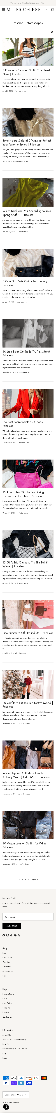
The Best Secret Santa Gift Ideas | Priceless (23, 424)
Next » (35, 879)
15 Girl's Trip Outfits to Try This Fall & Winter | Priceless (25, 564)
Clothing (6, 962)
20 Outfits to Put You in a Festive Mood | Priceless (27, 705)
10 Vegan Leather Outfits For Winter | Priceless (26, 845)
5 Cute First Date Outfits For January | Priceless (26, 283)
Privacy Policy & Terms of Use (14, 1048)
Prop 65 (5, 1044)
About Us (6, 1035)
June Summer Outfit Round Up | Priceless (27, 633)
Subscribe (12, 926)
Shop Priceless (14, 1102)
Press (4, 1057)
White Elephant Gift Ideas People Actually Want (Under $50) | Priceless (26, 775)
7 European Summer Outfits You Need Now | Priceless (26, 72)
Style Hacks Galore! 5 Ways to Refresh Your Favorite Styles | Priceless (26, 142)
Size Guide (7, 1003)
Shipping (6, 1007)
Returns (5, 1012)
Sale (4, 975)
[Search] (10, 9)
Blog (4, 1053)
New (4, 952)
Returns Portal (8, 994)
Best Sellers (7, 957)
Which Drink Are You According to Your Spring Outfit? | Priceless (26, 213)
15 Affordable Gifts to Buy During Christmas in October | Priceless (23, 494)
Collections (7, 966)
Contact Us (7, 1016)
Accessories (7, 971)
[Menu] (3, 9)
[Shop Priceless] (28, 9)
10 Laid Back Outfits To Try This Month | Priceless (27, 353)
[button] (6, 1107)
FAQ (4, 998)
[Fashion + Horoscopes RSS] (52, 32)
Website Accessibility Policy (14, 1039)
